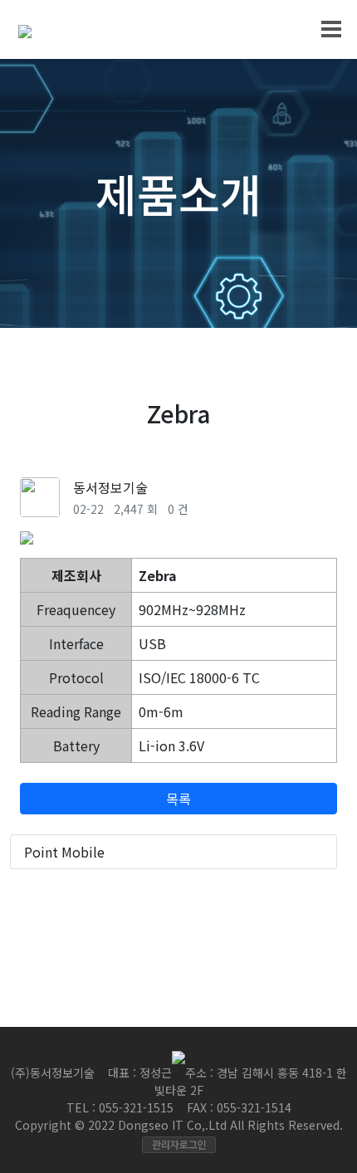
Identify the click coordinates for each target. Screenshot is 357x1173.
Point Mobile (64, 852)
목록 (178, 799)
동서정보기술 (110, 487)
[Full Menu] (333, 28)
